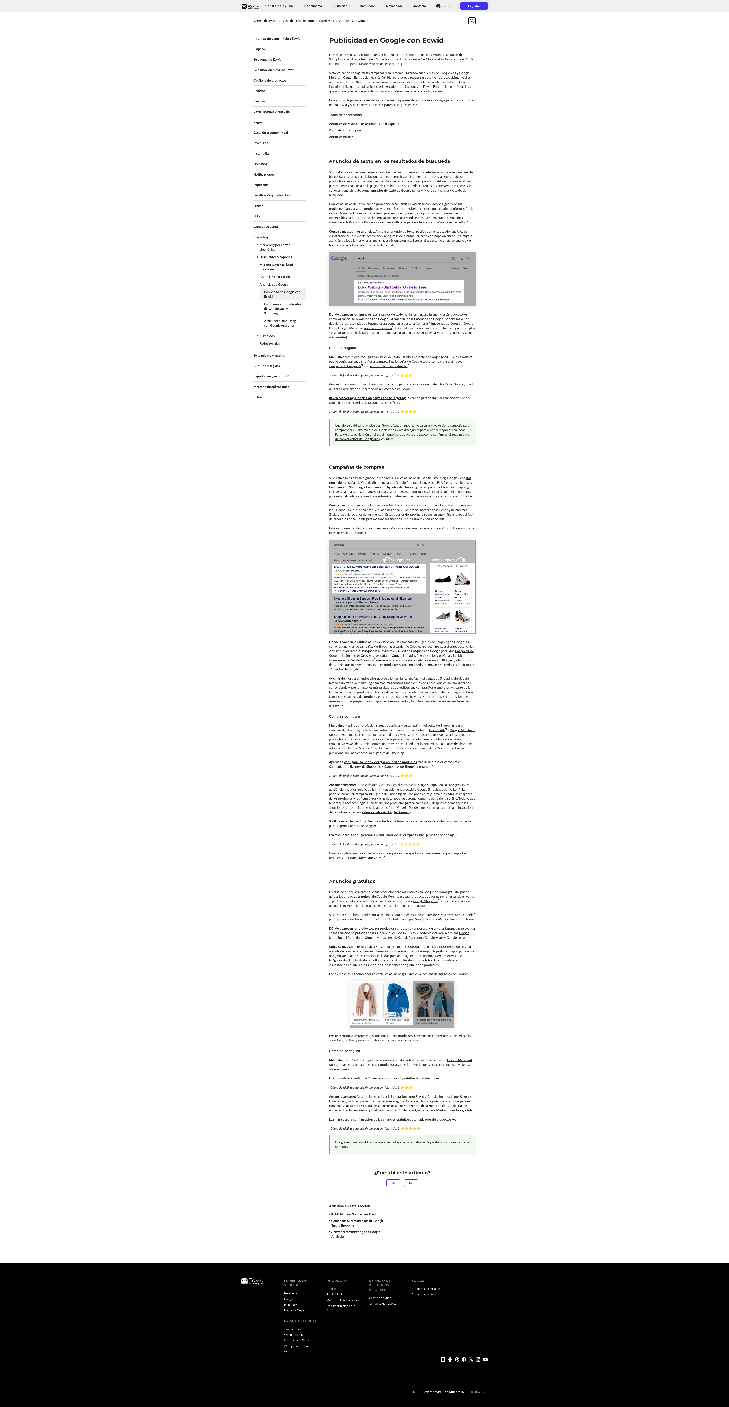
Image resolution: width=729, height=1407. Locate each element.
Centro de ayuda (265, 20)
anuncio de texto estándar (389, 366)
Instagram (291, 1304)
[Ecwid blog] (441, 1359)
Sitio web (340, 6)
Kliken (454, 789)
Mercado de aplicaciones (271, 386)
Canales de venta (265, 226)
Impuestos (260, 184)
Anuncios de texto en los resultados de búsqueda (364, 123)
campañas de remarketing (447, 222)
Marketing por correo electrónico (275, 247)
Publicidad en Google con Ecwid (282, 294)
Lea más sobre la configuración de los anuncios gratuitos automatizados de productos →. (392, 1119)
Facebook (290, 1293)
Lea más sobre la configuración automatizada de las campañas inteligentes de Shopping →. (393, 834)
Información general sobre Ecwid (277, 38)
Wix (286, 1352)
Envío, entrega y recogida (271, 111)
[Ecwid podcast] (448, 1359)
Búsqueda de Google (360, 937)
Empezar (259, 49)
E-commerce (313, 6)
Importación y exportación (272, 376)
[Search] (472, 20)
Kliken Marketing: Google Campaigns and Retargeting (367, 398)
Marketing (326, 20)
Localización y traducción (271, 195)
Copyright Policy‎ (454, 1391)
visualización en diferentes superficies (356, 964)
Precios (331, 1289)
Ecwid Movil (334, 1294)
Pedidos (259, 90)
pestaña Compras (416, 323)
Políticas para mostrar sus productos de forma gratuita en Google (427, 914)
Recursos (367, 6)
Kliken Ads (267, 335)
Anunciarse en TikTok (275, 276)
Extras (257, 397)
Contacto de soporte (383, 1303)
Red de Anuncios (362, 660)
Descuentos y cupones (276, 257)
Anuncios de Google (353, 20)
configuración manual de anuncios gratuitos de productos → (396, 1078)
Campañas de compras (345, 130)
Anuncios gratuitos (342, 136)
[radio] (393, 1183)
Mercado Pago (294, 1310)
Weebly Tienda (294, 1335)
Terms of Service (431, 1391)
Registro (476, 7)
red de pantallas (363, 332)
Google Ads (437, 730)
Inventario (260, 143)
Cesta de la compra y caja (271, 132)
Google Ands (439, 356)
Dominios (260, 163)
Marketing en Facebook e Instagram (278, 267)
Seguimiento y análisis (269, 355)
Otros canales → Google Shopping (386, 812)
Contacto (419, 6)
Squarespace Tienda (297, 1340)
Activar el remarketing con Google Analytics (280, 323)
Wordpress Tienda (296, 1346)
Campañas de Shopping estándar (408, 766)
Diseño (258, 205)
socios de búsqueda (378, 328)
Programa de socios (425, 1294)
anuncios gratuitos (357, 896)
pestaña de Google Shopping (396, 655)
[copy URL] (454, 161)
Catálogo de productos (269, 80)
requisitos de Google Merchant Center (356, 857)
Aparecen (398, 318)
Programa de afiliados (426, 1289)
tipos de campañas (412, 59)
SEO (256, 216)
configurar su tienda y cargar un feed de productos (380, 762)
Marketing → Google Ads (454, 1110)
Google (289, 1299)
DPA (415, 1391)
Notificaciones (263, 174)
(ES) (444, 6)
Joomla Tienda (293, 1329)
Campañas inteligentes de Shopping (354, 766)
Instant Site (261, 153)
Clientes (259, 101)
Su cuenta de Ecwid (267, 59)
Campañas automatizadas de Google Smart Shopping (282, 308)
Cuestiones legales (266, 365)
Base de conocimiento (298, 20)
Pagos (257, 122)
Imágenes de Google (445, 323)
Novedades (394, 6)
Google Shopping (425, 901)
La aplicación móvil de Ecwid (273, 69)
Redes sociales (270, 343)
